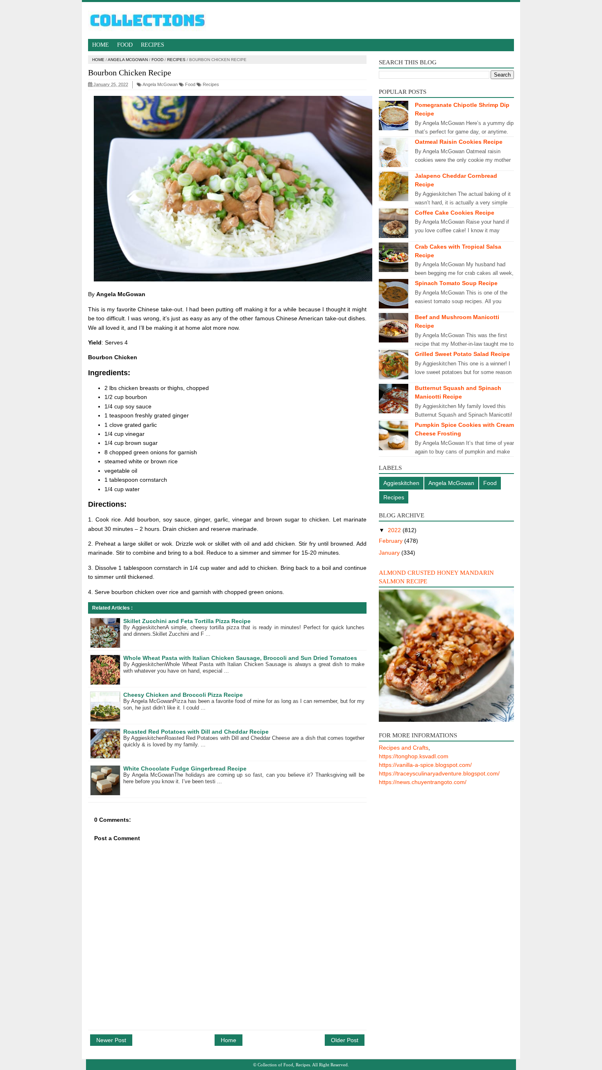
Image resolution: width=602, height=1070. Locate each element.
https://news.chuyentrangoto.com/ (422, 782)
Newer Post (111, 1040)
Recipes (152, 45)
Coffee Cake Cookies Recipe (454, 212)
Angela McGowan (128, 59)
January (390, 552)
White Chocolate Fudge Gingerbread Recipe (185, 768)
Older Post (344, 1040)
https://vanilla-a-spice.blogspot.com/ (425, 765)
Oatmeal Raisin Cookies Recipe (458, 141)
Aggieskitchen (401, 483)
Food (125, 45)
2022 (395, 530)
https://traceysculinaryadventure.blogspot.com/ (439, 773)
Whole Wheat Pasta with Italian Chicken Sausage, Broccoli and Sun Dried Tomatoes (240, 658)
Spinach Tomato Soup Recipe (456, 283)
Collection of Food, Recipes (284, 1064)
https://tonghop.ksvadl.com (413, 756)
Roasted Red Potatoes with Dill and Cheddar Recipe (196, 731)
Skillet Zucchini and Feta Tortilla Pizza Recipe (187, 621)
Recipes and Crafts (403, 747)
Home (100, 45)
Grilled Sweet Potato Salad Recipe (462, 354)
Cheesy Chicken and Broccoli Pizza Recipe (183, 694)
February (391, 540)
